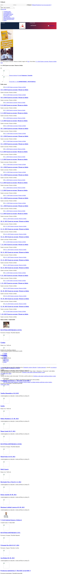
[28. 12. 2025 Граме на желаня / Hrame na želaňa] (28, 188)
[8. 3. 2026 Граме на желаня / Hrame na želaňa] (28, 118)
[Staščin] (28, 370)
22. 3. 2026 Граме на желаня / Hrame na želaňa (14, 106)
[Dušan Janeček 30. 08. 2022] (28, 459)
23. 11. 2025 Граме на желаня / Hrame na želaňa (15, 229)
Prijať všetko (8, 343)
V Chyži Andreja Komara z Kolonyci (11, 489)
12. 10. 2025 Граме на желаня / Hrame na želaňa (15, 276)
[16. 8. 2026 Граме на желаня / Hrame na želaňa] (28, 64)
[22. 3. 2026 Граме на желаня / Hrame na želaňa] (28, 103)
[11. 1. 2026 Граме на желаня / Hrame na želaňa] (28, 172)
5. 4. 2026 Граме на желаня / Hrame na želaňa (14, 90)
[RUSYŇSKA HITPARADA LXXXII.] (28, 408)
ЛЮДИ (6, 16)
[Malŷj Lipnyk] (28, 434)
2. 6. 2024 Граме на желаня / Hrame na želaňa (46, 31)
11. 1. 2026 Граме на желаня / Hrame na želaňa (14, 175)
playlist (4, 20)
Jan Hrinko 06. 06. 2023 (8, 527)
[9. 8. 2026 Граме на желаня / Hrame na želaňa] (28, 72)
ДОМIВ (7, 11)
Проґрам (8, 14)
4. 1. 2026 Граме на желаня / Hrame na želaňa (14, 183)
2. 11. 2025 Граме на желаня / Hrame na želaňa (14, 253)
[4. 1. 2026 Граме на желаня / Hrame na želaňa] (28, 180)
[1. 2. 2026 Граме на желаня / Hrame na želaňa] (28, 157)
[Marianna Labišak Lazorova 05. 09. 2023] (28, 472)
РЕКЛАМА (8, 18)
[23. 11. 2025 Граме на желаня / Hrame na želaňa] (28, 227)
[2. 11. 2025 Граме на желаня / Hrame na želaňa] (28, 250)
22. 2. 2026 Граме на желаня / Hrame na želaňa (14, 137)
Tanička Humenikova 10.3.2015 (10, 363)
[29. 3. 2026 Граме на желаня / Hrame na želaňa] (28, 95)
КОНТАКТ (8, 19)
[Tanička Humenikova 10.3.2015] (28, 358)
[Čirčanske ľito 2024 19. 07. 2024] (28, 510)
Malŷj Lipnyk (5, 439)
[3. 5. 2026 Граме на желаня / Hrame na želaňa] (28, 80)
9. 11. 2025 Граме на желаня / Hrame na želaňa (14, 245)
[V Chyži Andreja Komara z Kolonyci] (28, 484)
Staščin (3, 375)
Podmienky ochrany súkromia (29, 337)
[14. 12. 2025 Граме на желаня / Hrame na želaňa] (28, 203)
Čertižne (3, 312)
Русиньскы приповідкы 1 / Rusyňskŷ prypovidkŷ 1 (16, 350)
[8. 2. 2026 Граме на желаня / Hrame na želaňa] (28, 149)
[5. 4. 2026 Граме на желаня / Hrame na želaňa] (28, 87)
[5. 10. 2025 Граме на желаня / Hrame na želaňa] (28, 281)
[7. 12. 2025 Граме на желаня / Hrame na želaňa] (28, 211)
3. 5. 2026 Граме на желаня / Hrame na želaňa (14, 82)
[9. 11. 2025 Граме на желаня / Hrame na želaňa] (28, 242)
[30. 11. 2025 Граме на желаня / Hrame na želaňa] (28, 219)
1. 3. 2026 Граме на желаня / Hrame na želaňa (14, 129)
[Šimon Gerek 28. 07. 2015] (28, 396)
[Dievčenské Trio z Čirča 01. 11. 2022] (28, 446)
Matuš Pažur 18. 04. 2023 (8, 426)
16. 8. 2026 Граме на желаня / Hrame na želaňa (14, 67)
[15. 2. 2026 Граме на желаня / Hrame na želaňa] (28, 141)
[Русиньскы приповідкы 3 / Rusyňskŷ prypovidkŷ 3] (28, 535)
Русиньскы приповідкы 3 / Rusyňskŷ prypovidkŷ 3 (16, 540)
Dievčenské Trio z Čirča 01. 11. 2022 (11, 451)
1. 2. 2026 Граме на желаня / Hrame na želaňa (14, 160)
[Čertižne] (28, 307)
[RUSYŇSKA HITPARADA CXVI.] (28, 497)
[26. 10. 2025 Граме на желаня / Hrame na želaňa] (28, 258)
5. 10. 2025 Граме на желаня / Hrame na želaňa (14, 284)
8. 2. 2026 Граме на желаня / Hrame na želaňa (14, 152)
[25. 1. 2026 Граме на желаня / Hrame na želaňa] (28, 165)
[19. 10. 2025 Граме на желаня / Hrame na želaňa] (28, 265)
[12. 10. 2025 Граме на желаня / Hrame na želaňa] (28, 273)
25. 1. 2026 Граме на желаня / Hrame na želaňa (14, 167)
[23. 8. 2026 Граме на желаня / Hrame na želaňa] (28, 56)
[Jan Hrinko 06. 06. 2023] (28, 522)
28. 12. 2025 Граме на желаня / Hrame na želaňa (15, 191)
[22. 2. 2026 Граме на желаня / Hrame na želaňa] (28, 134)
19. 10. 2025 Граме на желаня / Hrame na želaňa (15, 268)
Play (28, 31)
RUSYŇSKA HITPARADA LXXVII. (11, 299)
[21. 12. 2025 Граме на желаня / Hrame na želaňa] (28, 196)
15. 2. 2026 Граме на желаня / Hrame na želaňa (14, 144)
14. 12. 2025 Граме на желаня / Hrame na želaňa (15, 206)
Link (2, 32)
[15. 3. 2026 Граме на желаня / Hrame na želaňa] (28, 111)
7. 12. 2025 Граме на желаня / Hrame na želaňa (14, 214)
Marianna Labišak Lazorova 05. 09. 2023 (12, 477)
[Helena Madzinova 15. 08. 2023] (28, 383)
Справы (7, 13)
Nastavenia (3, 343)
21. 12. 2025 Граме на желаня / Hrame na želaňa (15, 198)
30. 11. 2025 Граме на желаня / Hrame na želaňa (15, 222)
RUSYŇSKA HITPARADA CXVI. (10, 502)
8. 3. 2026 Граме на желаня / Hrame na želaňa (14, 121)
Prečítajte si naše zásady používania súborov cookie (33, 342)
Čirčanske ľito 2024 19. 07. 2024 (10, 515)
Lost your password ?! (46, 4)
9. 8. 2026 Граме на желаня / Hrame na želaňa (14, 75)
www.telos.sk (53, 337)
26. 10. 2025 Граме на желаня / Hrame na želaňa (15, 260)
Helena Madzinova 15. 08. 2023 (10, 388)
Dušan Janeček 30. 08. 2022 (8, 464)
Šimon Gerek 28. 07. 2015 (8, 401)
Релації (7, 15)
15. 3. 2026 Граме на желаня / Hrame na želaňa (14, 113)
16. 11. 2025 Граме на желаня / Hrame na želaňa (15, 237)
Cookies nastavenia (41, 337)
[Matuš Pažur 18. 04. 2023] (28, 421)
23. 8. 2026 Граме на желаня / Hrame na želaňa (14, 59)
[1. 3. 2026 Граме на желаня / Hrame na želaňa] (28, 126)
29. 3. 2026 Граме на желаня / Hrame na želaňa (14, 98)
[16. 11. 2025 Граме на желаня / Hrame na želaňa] (28, 234)
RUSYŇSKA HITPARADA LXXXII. (11, 413)
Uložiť (2, 354)
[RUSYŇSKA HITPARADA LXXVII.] (28, 294)
